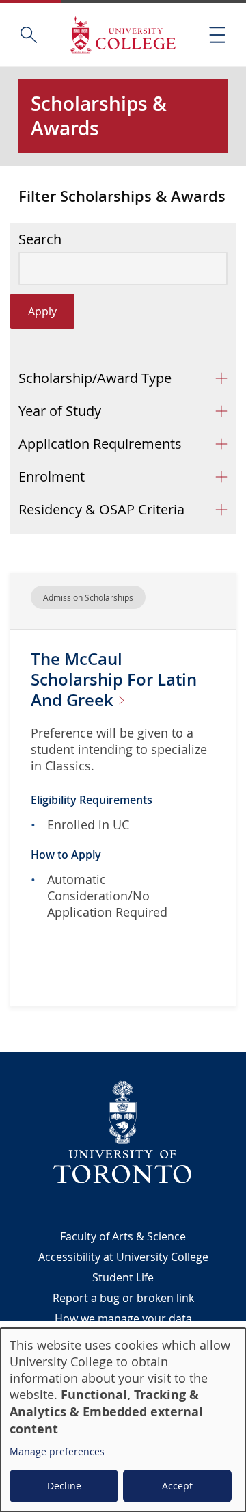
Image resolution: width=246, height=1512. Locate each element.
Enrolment (51, 476)
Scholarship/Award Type (95, 378)
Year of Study (59, 411)
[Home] (123, 34)
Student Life (123, 1277)
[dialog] (123, 1420)
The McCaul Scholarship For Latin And (114, 679)
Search (40, 239)
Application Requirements (100, 443)
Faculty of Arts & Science (123, 1236)
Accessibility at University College (123, 1256)
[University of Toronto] (123, 1131)
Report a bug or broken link (123, 1297)
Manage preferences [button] (57, 1451)
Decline (64, 1485)
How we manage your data (123, 1318)
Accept (177, 1485)
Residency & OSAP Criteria (101, 509)
